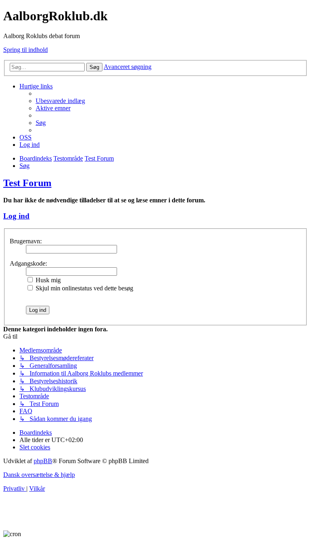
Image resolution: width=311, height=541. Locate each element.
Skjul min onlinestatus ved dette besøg (83, 288)
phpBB (43, 460)
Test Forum (27, 183)
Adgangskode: (28, 263)
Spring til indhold (25, 49)
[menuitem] (60, 100)
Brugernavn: (26, 241)
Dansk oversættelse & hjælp (39, 474)
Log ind (16, 216)
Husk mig (47, 280)
